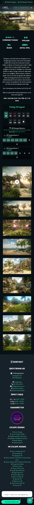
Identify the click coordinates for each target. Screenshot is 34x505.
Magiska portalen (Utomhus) (18, 436)
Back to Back (12, 131)
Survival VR (18, 485)
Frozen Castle (18, 466)
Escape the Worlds (18, 464)
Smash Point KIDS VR (18, 483)
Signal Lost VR (18, 481)
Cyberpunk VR (18, 455)
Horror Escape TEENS (18, 434)
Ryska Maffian (18, 440)
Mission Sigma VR (18, 475)
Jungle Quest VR (18, 472)
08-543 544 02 (24, 8)
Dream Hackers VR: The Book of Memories (18, 462)
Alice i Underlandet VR (18, 451)
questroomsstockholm (18, 390)
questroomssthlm (18, 388)
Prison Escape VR (18, 477)
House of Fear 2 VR (18, 468)
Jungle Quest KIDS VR (18, 470)
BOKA (16, 8)
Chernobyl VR (18, 453)
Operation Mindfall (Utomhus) (18, 438)
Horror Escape (18, 432)
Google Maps (18, 382)
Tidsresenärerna (18, 442)
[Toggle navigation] (31, 7)
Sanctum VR (18, 479)
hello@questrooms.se (18, 386)
